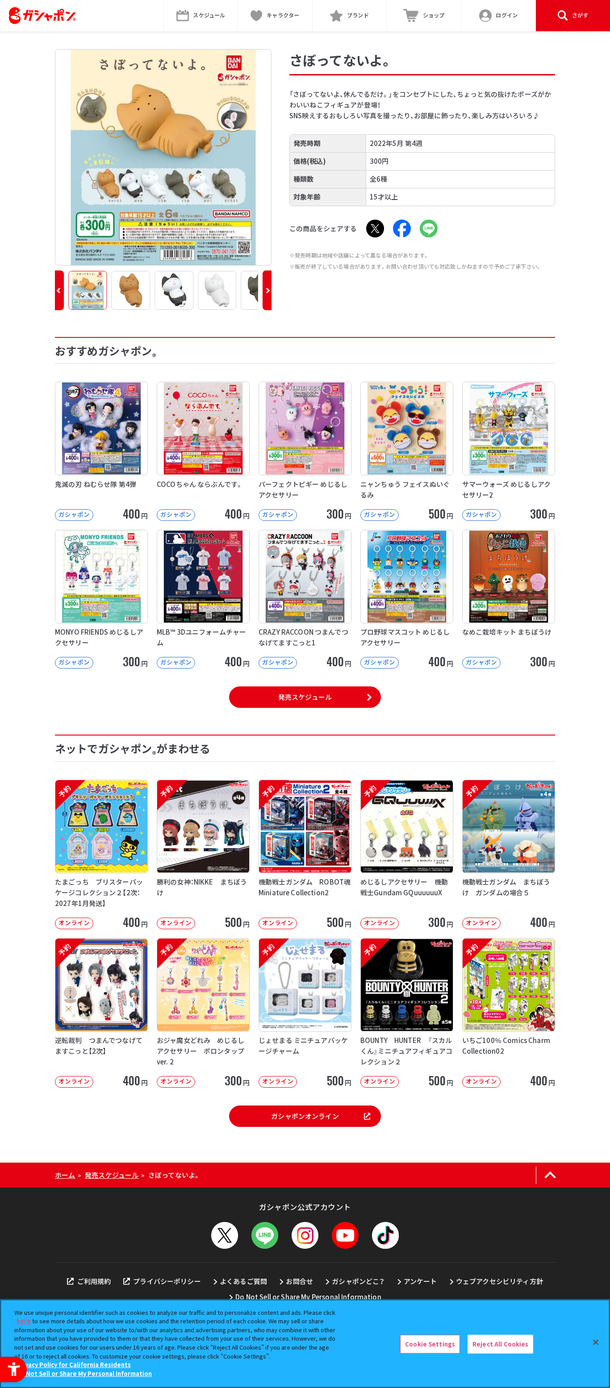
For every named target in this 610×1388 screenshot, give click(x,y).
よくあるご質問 (243, 1281)
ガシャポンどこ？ (358, 1281)
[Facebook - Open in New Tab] (402, 228)
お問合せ (299, 1281)
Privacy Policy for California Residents (74, 1364)
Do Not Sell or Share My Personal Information (308, 1296)
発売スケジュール (305, 697)
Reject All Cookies (500, 1344)
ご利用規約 (94, 1281)
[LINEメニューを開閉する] (264, 1235)
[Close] (596, 1342)
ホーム (65, 1175)
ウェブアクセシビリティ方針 (499, 1281)
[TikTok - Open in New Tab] (385, 1235)
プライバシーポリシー (167, 1281)
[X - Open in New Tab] (375, 228)
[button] (59, 290)
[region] (305, 1343)
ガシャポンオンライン (305, 1116)
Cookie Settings (430, 1344)
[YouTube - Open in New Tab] (345, 1235)
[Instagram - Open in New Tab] (305, 1235)
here (24, 1321)
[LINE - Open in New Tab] (429, 228)
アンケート (420, 1281)
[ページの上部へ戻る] (550, 1175)
